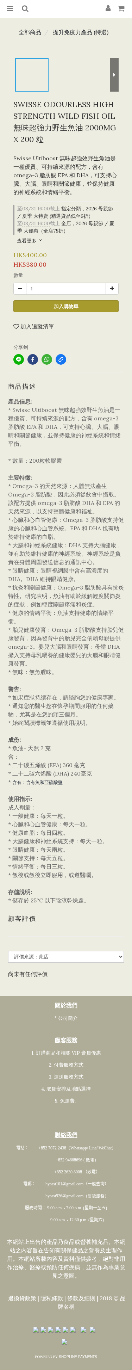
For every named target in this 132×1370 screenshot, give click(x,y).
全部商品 (30, 32)
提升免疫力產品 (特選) (80, 32)
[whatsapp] (47, 359)
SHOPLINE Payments (78, 1356)
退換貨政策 (22, 1298)
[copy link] (61, 359)
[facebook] (32, 359)
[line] (18, 359)
